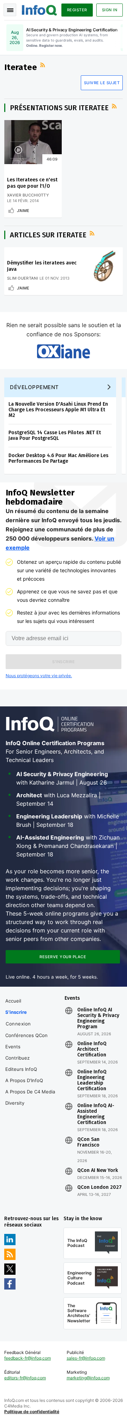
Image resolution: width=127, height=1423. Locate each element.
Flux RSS (43, 65)
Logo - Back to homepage (39, 9)
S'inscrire (16, 1012)
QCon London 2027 (99, 1187)
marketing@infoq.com (88, 1377)
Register (77, 9)
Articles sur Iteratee (48, 235)
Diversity (14, 1103)
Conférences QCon (26, 1035)
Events (12, 1046)
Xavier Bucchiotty (28, 195)
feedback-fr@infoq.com (27, 1358)
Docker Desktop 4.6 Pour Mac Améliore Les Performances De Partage (58, 458)
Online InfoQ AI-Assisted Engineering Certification (95, 1114)
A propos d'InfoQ (24, 1080)
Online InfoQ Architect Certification (92, 1049)
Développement (34, 387)
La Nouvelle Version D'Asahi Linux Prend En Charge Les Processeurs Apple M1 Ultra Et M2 (58, 409)
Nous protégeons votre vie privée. (39, 675)
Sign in (109, 9)
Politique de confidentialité (31, 1411)
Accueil (13, 1001)
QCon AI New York (97, 1170)
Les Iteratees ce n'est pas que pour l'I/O (32, 183)
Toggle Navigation (10, 10)
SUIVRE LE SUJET (102, 82)
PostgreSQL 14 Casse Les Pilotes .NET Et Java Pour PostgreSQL (54, 435)
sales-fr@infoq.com (86, 1358)
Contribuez (17, 1058)
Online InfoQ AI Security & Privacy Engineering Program (98, 1018)
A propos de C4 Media (30, 1091)
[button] (63, 661)
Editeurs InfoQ (21, 1069)
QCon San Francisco (88, 1142)
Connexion (18, 1023)
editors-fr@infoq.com (25, 1377)
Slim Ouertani (22, 278)
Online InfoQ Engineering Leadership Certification (92, 1080)
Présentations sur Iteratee (59, 108)
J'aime (23, 210)
